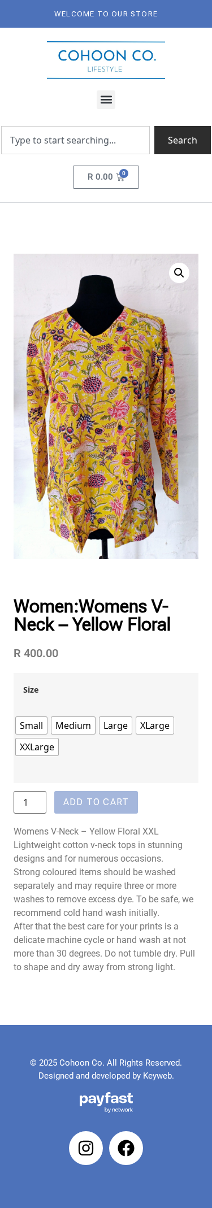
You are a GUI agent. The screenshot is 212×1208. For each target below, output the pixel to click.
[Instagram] (86, 1148)
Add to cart (96, 802)
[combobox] (75, 140)
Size (31, 690)
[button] (106, 99)
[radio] (31, 725)
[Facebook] (126, 1148)
